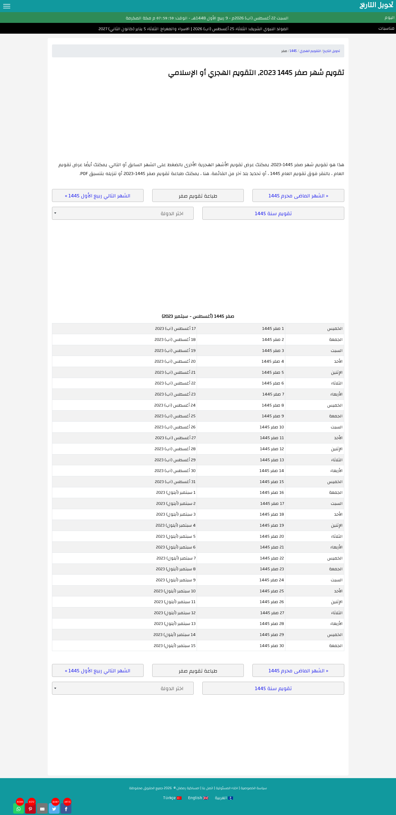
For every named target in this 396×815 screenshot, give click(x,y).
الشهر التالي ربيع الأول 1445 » (97, 196)
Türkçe (170, 798)
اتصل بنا (207, 788)
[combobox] (123, 213)
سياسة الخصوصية (254, 788)
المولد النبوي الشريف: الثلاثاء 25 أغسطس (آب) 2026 (240, 29)
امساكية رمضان (187, 788)
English (195, 798)
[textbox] (123, 213)
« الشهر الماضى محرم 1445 (298, 196)
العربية (221, 798)
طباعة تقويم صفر (198, 196)
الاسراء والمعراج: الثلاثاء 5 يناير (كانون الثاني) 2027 (144, 29)
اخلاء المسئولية (227, 788)
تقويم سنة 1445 (273, 213)
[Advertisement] (198, 120)
